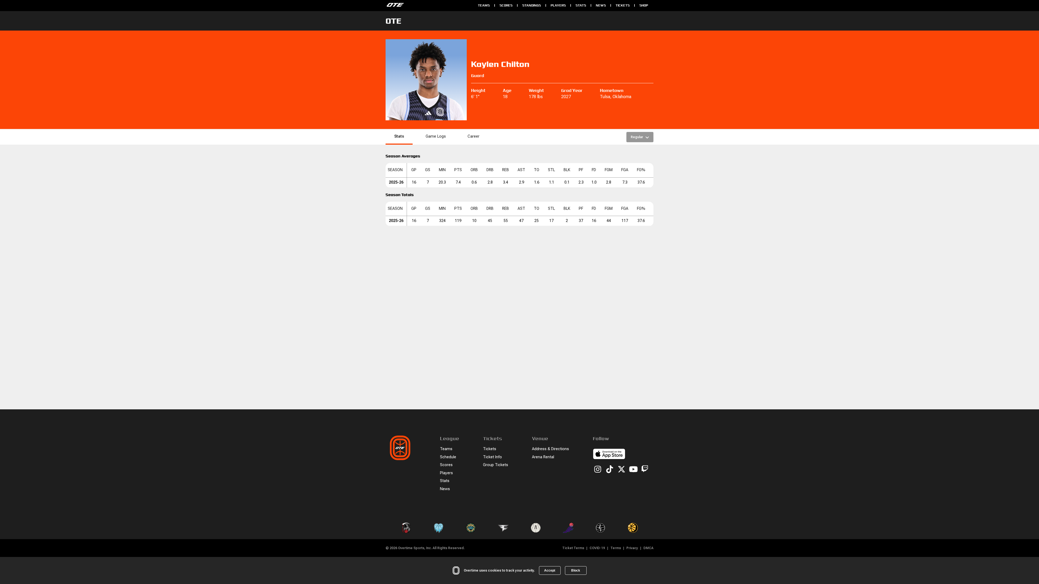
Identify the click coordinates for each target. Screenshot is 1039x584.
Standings (531, 5)
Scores (505, 5)
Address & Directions (550, 449)
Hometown (611, 90)
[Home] (429, 5)
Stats (581, 5)
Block (575, 570)
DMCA (648, 548)
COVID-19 (597, 548)
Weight (536, 90)
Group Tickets (495, 465)
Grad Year (572, 90)
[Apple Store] (609, 454)
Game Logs (436, 136)
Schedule (448, 457)
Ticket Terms (573, 548)
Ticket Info (492, 457)
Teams (484, 5)
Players (558, 5)
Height (478, 90)
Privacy (632, 548)
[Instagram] (598, 469)
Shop (643, 5)
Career (473, 136)
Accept (549, 570)
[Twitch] (644, 469)
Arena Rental (543, 457)
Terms (615, 548)
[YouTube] (633, 469)
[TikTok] (609, 469)
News (601, 5)
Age (507, 90)
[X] (621, 469)
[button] (396, 170)
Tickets (623, 5)
